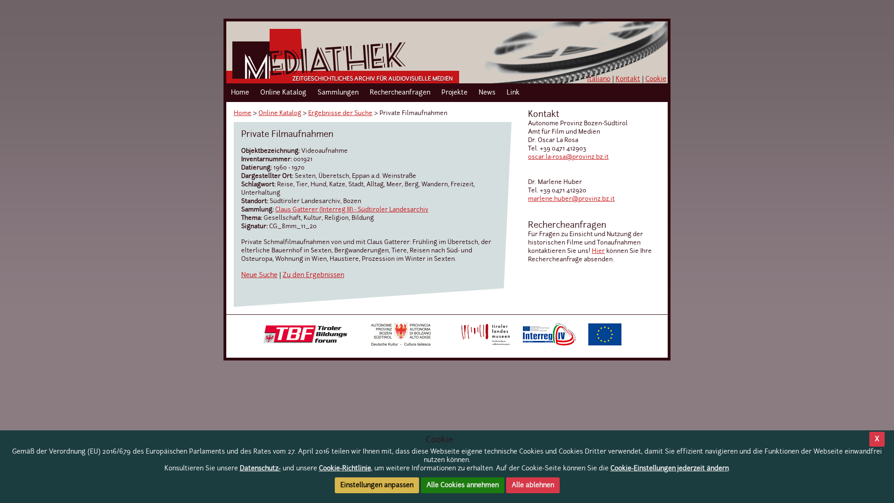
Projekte (454, 92)
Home (240, 92)
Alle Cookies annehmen (463, 485)
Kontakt (628, 79)
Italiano (598, 79)
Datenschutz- (260, 468)
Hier (598, 251)
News (487, 92)
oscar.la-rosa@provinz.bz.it (568, 157)
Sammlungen (338, 92)
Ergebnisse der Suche (340, 113)
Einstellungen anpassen (376, 485)
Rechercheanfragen (400, 92)
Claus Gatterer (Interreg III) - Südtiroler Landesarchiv (351, 209)
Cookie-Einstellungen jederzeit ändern (669, 468)
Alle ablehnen (533, 485)
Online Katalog (283, 92)
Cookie (655, 79)
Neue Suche (259, 275)
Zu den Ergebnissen (313, 275)
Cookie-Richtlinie (345, 468)
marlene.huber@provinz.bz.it (571, 199)
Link (513, 92)
